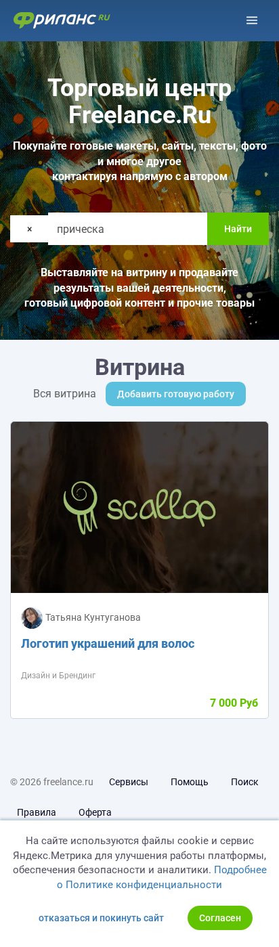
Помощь (190, 781)
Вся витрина (64, 393)
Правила (36, 812)
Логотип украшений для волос (107, 643)
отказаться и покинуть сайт (101, 917)
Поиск (245, 781)
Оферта (95, 812)
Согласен (220, 917)
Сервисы (128, 781)
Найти (238, 228)
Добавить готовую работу (175, 394)
